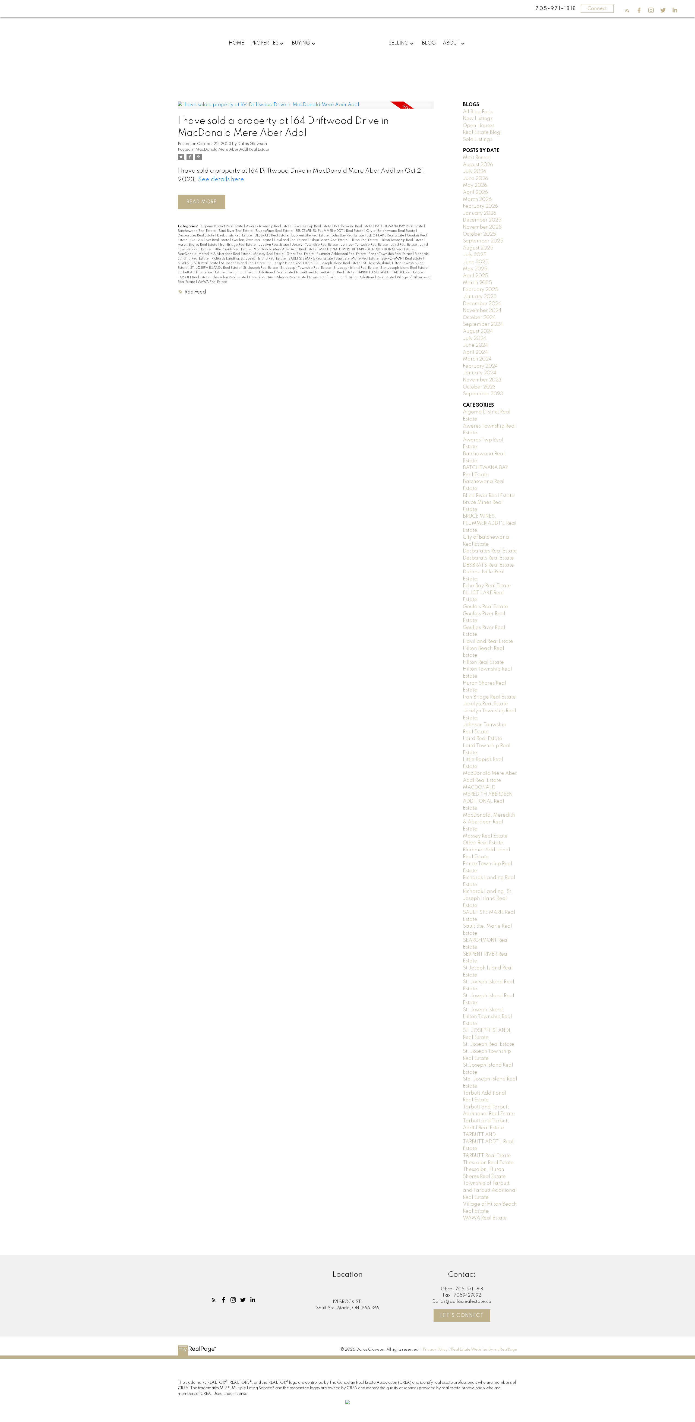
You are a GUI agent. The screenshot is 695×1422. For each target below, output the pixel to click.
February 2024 (480, 366)
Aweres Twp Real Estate (313, 226)
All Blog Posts (478, 111)
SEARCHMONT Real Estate (402, 258)
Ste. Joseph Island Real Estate (404, 268)
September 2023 (483, 393)
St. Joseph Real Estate (261, 268)
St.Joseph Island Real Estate (356, 268)
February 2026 (480, 206)
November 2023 (482, 380)
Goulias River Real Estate (252, 240)
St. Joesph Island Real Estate (290, 263)
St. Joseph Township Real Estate (306, 268)
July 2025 (474, 254)
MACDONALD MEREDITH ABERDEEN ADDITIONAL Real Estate (366, 249)
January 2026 (479, 213)
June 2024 (475, 345)
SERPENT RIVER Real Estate (198, 263)
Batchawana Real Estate (353, 226)
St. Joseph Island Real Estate (338, 263)
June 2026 (475, 178)
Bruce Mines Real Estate (274, 231)
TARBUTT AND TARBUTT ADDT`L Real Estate (390, 272)
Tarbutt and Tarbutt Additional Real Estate (260, 272)
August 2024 (478, 331)
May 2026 (475, 185)
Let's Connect (462, 1315)
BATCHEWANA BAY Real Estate (399, 226)
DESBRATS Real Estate (272, 235)
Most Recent (477, 157)
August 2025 (478, 248)
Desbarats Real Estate (234, 235)
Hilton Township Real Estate (402, 240)
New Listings (477, 118)
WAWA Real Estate (212, 282)
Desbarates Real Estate (196, 235)
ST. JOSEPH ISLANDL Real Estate (215, 268)
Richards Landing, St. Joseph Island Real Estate (248, 258)
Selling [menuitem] (398, 43)
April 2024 (475, 352)
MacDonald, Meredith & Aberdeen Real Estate (214, 254)
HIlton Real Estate (364, 240)
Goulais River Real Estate (210, 240)
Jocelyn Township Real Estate (315, 245)
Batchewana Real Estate (197, 231)
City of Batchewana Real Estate (391, 231)
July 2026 (474, 171)
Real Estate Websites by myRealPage (484, 1349)
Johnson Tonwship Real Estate (364, 245)
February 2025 (480, 289)
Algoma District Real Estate (222, 226)
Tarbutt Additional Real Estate (201, 272)
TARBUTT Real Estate (194, 277)
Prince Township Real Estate (391, 254)
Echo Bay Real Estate (348, 235)
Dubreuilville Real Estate (310, 235)
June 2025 (475, 262)
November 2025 (482, 227)
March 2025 (477, 282)
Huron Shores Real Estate (198, 245)
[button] (627, 10)
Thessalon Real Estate (229, 277)
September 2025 (483, 241)
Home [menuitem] (236, 43)
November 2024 (482, 310)
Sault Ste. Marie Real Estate (357, 258)
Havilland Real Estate (291, 240)
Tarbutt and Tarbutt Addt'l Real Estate (325, 272)
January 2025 (480, 296)
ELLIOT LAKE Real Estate (386, 235)
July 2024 (474, 338)
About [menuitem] (451, 43)
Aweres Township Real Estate (269, 226)
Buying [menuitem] (301, 43)
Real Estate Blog (481, 132)
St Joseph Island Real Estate (243, 263)
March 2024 (477, 359)
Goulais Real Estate (485, 606)
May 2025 (475, 269)
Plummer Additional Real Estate (342, 254)
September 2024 (483, 324)
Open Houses (478, 125)
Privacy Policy (435, 1349)
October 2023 (479, 387)
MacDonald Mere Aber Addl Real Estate (232, 149)
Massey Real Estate (268, 254)
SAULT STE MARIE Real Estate (311, 258)
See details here (221, 180)
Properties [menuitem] (265, 43)
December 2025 (482, 220)
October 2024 (479, 317)
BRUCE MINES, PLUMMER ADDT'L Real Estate (329, 231)
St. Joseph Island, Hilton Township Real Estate (487, 1016)
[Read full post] (306, 108)
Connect (597, 8)
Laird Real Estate (404, 245)
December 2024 (482, 303)
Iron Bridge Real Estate (238, 245)
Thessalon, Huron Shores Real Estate (278, 277)
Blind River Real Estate (236, 231)
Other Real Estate (300, 254)
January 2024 (479, 373)
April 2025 (475, 275)
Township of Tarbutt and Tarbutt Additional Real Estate (352, 277)
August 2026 (478, 164)
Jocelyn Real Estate (274, 245)
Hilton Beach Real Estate (329, 240)
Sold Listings (477, 139)
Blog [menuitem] (429, 43)
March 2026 (477, 199)
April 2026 (475, 192)
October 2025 (479, 234)
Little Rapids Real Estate (232, 249)
